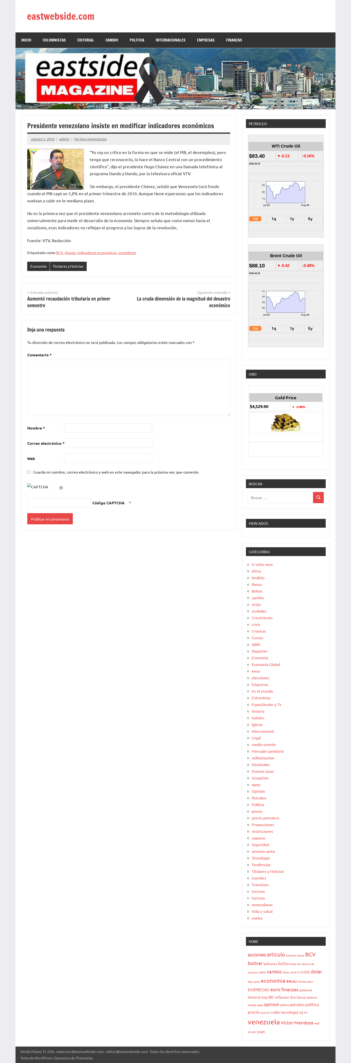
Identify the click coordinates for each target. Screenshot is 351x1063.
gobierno (305, 990)
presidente (127, 252)
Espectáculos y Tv (266, 704)
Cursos (257, 637)
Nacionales (261, 764)
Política (258, 804)
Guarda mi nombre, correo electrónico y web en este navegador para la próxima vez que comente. (116, 472)
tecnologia (289, 1012)
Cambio (112, 40)
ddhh (256, 644)
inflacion (282, 997)
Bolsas (257, 590)
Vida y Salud (262, 911)
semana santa (263, 851)
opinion (271, 1004)
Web (31, 458)
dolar (316, 971)
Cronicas (259, 631)
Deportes (259, 651)
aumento (291, 955)
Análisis (258, 577)
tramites (259, 877)
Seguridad (260, 844)
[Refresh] (61, 486)
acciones (257, 954)
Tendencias (261, 864)
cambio (258, 597)
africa (256, 570)
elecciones (260, 677)
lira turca (297, 997)
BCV (59, 252)
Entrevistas (261, 697)
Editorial (85, 40)
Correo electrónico (45, 443)
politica (312, 1004)
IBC (271, 997)
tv (305, 1012)
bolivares (270, 963)
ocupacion (260, 777)
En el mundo (262, 691)
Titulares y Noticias (68, 266)
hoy (264, 997)
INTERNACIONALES (171, 40)
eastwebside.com (60, 16)
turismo (258, 891)
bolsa (283, 963)
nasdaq (252, 1005)
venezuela (264, 1022)
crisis (256, 624)
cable (262, 972)
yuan (261, 1031)
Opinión (258, 791)
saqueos (259, 837)
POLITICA (137, 40)
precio (257, 811)
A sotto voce (262, 564)
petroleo (297, 1004)
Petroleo (259, 797)
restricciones (262, 831)
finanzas (289, 989)
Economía (38, 266)
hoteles (258, 717)
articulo (276, 954)
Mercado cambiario (268, 751)
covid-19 (295, 972)
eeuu (256, 671)
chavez (70, 252)
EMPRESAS (206, 40)
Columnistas (54, 40)
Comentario (39, 354)
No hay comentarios (90, 139)
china (286, 972)
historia (258, 711)
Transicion (260, 884)
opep (256, 784)
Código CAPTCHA (108, 502)
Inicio (26, 40)
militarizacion (263, 757)
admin (64, 139)
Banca (257, 584)
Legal (256, 737)
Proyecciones (263, 824)
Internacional (263, 731)
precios (265, 1012)
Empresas (260, 684)
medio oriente (264, 744)
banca (300, 955)
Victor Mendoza (297, 1022)
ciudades (259, 610)
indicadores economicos (97, 252)
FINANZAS (234, 40)
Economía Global (266, 664)
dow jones (254, 981)
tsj (301, 1012)
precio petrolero (265, 817)
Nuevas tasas (263, 771)
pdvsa (284, 1004)
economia (273, 980)
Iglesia (257, 724)
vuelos (257, 917)
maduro (311, 997)
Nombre (36, 427)
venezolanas (262, 904)
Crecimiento (262, 617)
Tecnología (261, 857)
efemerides (305, 981)
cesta (256, 604)
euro (275, 989)
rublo (275, 1012)
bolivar (255, 963)
